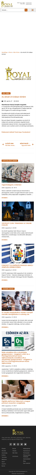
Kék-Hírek (16, 52)
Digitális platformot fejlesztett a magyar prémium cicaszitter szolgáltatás (16, 402)
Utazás (14, 450)
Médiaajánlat (26, 448)
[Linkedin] (14, 444)
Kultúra (4, 455)
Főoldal (4, 448)
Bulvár (3, 466)
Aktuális (4, 450)
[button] (32, 10)
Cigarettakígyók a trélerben (11, 185)
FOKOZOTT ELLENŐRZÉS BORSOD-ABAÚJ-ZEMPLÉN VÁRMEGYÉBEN (17, 266)
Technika (4, 457)
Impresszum (26, 450)
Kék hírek (14, 453)
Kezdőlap (4, 52)
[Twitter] (21, 444)
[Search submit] (26, 10)
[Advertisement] (18, 33)
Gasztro (4, 463)
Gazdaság (4, 453)
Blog (24, 461)
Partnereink (26, 453)
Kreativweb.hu (20, 473)
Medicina (4, 459)
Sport (3, 461)
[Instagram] (18, 444)
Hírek (10, 52)
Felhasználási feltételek (26, 455)
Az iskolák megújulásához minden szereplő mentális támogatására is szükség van (17, 313)
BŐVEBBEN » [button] (5, 197)
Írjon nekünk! (26, 463)
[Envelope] (25, 444)
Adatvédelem (26, 459)
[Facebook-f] (10, 444)
